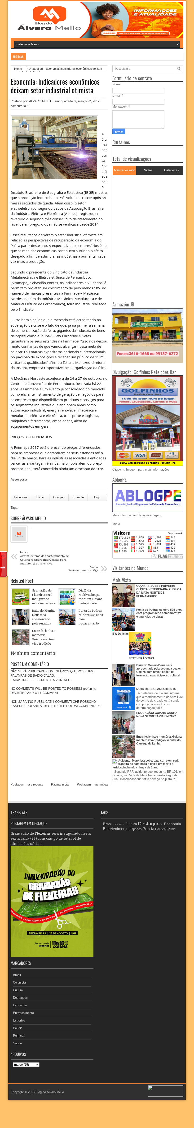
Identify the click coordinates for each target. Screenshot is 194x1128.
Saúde (17, 1043)
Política (18, 1035)
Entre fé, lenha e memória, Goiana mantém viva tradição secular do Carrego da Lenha (159, 740)
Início (116, 524)
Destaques (20, 997)
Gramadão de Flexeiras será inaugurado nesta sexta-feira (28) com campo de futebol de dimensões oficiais (51, 838)
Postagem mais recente (27, 784)
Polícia (17, 1028)
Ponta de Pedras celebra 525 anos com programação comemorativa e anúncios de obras (159, 613)
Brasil (17, 975)
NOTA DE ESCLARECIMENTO (156, 689)
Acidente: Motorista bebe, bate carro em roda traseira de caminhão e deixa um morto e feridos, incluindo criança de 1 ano (145, 764)
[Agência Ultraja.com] (165, 1095)
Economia (20, 1005)
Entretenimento (23, 1013)
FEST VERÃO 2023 (141, 658)
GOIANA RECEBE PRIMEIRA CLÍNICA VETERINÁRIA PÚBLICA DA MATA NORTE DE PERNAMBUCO (158, 591)
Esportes (19, 1020)
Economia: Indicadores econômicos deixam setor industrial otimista (55, 85)
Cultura (18, 990)
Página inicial (60, 784)
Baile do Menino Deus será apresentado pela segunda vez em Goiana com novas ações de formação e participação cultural (159, 670)
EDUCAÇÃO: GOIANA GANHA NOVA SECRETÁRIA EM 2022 (156, 714)
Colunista (19, 982)
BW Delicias (120, 633)
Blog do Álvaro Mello (49, 1092)
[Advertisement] (142, 206)
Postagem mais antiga (92, 784)
